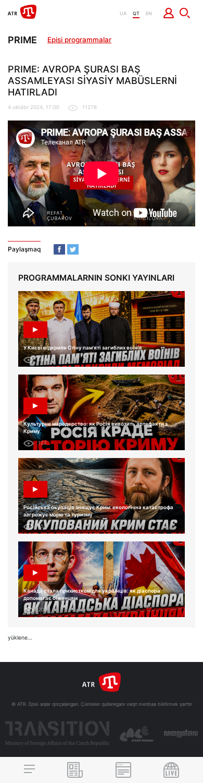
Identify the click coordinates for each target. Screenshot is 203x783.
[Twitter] (73, 249)
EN (149, 13)
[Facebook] (59, 249)
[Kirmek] (168, 13)
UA (123, 13)
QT (136, 13)
